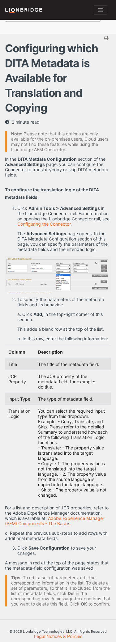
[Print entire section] (58, 37)
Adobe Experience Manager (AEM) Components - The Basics (54, 521)
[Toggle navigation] (100, 10)
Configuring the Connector (44, 224)
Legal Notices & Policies (58, 636)
